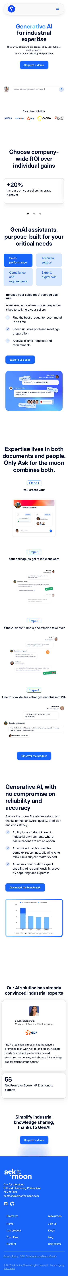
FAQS (51, 1230)
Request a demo (34, 64)
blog (50, 1237)
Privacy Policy (11, 1256)
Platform (12, 1216)
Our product (14, 1230)
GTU (22, 1256)
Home (10, 1223)
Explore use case (20, 359)
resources (54, 1216)
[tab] (18, 260)
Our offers (12, 1237)
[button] (58, 9)
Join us (52, 1223)
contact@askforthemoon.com (21, 1195)
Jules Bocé (9, 1268)
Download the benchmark (25, 887)
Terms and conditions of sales (41, 1256)
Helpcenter (54, 1243)
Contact (11, 1243)
